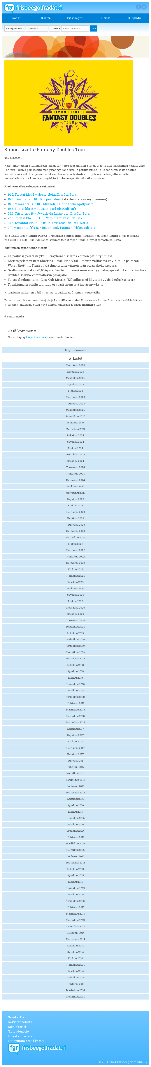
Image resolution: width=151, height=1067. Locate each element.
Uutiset (104, 18)
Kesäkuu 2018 (75, 690)
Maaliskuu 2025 (75, 409)
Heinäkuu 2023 (75, 512)
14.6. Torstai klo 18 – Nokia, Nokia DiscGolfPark (42, 194)
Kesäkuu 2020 (75, 614)
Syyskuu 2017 (75, 735)
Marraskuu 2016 (75, 792)
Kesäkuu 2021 (75, 582)
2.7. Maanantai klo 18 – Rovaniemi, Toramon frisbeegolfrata (51, 228)
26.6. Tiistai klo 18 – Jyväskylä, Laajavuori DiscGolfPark (49, 213)
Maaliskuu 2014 (75, 990)
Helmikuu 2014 (75, 996)
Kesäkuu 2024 (75, 461)
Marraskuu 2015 (75, 862)
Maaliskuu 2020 (75, 626)
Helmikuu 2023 (75, 531)
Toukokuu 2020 (75, 620)
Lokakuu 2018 (75, 665)
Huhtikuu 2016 (76, 837)
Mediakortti (17, 1027)
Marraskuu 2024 (75, 429)
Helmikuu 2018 (75, 716)
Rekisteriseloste (20, 1022)
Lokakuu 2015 (75, 869)
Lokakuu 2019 (75, 633)
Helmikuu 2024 (75, 480)
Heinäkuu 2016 (75, 818)
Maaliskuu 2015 (75, 913)
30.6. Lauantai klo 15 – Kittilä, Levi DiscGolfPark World (48, 223)
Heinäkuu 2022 (75, 550)
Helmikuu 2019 (75, 652)
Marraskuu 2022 (75, 537)
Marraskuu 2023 (75, 492)
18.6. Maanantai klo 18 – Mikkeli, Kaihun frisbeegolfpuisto (50, 204)
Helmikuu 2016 (75, 849)
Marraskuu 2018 (75, 658)
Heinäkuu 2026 (75, 365)
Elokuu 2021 (75, 569)
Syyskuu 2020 (75, 594)
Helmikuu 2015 (75, 920)
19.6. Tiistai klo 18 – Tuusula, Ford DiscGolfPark (42, 209)
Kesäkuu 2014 (75, 971)
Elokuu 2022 (75, 543)
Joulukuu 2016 (75, 786)
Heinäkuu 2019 (75, 639)
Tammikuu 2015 (75, 926)
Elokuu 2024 (75, 448)
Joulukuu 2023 (76, 486)
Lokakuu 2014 (75, 945)
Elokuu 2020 (75, 601)
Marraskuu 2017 (75, 722)
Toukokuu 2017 (75, 760)
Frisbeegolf (75, 18)
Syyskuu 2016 (75, 805)
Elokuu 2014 (75, 958)
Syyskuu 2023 (75, 499)
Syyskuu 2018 (75, 671)
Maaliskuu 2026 (75, 378)
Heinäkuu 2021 (75, 575)
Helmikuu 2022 (75, 562)
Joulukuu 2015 (75, 856)
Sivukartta (16, 1017)
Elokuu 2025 (75, 390)
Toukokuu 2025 (75, 403)
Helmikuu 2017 (75, 773)
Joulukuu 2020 (76, 588)
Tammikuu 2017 (75, 779)
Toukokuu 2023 (75, 524)
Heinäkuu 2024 (75, 454)
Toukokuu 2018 (75, 696)
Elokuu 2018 (75, 677)
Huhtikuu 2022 (75, 556)
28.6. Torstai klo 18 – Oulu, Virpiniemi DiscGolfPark (45, 218)
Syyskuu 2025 (75, 384)
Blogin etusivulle (75, 350)
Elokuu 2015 (75, 881)
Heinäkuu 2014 (75, 964)
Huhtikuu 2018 (76, 703)
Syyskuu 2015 (75, 875)
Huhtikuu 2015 (76, 907)
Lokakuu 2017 (75, 728)
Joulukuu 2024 (76, 422)
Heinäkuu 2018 (75, 684)
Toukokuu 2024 (75, 467)
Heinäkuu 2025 (75, 397)
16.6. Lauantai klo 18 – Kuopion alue (34, 199)
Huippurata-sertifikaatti (26, 1041)
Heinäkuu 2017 (75, 748)
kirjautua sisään (37, 337)
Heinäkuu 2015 (75, 888)
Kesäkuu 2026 (75, 371)
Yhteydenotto (18, 1031)
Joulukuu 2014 (75, 932)
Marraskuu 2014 (75, 939)
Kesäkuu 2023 (75, 518)
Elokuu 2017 (75, 741)
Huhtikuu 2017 (75, 767)
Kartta (46, 18)
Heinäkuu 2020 (75, 607)
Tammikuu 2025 (75, 416)
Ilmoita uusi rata (20, 1036)
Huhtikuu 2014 (76, 984)
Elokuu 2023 (75, 505)
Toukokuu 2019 (75, 645)
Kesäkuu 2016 (75, 824)
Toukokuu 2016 (75, 830)
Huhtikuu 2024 (75, 473)
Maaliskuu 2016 (75, 843)
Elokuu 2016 (75, 811)
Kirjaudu (134, 18)
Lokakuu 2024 (75, 435)
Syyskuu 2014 (75, 952)
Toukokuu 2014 (75, 977)
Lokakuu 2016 (75, 798)
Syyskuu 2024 (75, 441)
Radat (16, 18)
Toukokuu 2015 (75, 901)
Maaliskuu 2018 (75, 709)
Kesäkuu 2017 (75, 754)
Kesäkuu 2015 (75, 894)
